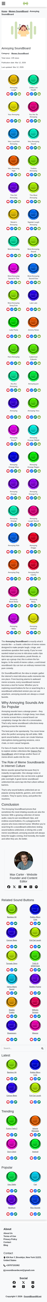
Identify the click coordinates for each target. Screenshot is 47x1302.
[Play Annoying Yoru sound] (33, 403)
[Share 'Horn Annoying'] (15, 363)
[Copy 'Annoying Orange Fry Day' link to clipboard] (31, 498)
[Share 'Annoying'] (15, 417)
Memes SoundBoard (18, 11)
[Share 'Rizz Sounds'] (39, 1214)
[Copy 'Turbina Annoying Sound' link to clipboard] (31, 174)
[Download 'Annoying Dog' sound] (19, 578)
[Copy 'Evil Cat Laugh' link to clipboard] (35, 946)
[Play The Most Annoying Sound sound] (33, 187)
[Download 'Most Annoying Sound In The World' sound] (19, 282)
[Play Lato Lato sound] (33, 295)
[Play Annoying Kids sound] (14, 537)
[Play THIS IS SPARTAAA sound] (35, 955)
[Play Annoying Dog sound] (14, 564)
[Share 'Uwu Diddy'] (15, 1190)
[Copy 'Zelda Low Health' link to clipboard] (31, 94)
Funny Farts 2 (11, 1128)
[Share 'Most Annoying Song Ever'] (15, 309)
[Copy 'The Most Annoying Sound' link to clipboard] (31, 201)
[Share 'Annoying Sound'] (15, 444)
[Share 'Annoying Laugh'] (15, 94)
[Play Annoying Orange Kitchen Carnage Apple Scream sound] (14, 483)
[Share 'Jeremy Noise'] (35, 336)
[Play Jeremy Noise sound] (33, 322)
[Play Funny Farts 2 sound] (12, 1120)
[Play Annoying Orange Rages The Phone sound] (33, 456)
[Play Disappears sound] (12, 1025)
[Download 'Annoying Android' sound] (39, 632)
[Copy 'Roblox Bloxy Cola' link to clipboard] (35, 923)
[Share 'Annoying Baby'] (15, 632)
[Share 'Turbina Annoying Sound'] (35, 174)
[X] (14, 887)
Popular (7, 1167)
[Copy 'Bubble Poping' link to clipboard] (35, 993)
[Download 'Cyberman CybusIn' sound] (39, 363)
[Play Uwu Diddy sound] (12, 1176)
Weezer (35, 1033)
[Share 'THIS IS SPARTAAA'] (39, 970)
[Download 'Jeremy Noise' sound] (39, 336)
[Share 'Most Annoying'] (15, 255)
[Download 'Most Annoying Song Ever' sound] (19, 309)
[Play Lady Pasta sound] (14, 322)
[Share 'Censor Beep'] (15, 946)
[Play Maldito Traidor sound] (12, 1002)
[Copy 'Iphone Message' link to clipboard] (35, 1135)
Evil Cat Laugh (35, 940)
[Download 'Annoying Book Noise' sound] (19, 605)
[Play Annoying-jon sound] (33, 376)
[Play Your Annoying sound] (14, 106)
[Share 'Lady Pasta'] (15, 336)
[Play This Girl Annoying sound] (14, 187)
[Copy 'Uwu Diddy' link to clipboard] (11, 1190)
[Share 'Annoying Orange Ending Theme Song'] (15, 525)
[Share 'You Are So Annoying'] (35, 121)
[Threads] (31, 887)
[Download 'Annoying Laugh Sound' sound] (39, 525)
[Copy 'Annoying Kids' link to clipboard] (11, 551)
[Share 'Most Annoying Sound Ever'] (35, 282)
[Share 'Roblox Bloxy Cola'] (39, 923)
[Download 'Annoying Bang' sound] (39, 605)
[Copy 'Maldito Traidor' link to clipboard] (11, 1016)
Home (4, 11)
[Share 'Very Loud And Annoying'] (15, 147)
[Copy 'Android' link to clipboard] (35, 1158)
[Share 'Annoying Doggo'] (35, 551)
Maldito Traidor (12, 1011)
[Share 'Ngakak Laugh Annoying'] (35, 228)
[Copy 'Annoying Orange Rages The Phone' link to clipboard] (31, 471)
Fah (35, 1184)
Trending (8, 1111)
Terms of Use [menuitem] (10, 1236)
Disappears (11, 1033)
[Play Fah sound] (35, 1176)
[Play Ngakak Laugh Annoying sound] (33, 214)
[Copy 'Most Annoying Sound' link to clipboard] (31, 255)
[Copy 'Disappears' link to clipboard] (11, 1039)
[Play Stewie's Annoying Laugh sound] (14, 214)
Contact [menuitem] (7, 1242)
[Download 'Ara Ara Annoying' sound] (19, 390)
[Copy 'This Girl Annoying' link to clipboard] (11, 201)
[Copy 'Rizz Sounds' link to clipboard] (35, 1214)
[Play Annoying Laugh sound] (14, 79)
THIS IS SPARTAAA (35, 964)
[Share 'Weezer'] (39, 1039)
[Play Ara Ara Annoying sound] (14, 376)
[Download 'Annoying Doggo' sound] (39, 551)
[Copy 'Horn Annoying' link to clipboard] (11, 363)
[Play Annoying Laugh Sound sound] (33, 510)
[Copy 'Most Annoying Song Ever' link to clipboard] (11, 309)
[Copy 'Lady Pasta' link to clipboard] (11, 336)
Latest (6, 1055)
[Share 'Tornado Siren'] (15, 970)
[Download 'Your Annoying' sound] (19, 121)
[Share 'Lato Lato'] (35, 309)
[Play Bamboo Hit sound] (12, 909)
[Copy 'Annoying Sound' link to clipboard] (11, 444)
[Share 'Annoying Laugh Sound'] (35, 525)
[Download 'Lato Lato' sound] (39, 309)
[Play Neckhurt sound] (12, 1200)
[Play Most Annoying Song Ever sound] (14, 295)
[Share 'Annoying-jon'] (35, 390)
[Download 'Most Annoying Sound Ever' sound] (39, 282)
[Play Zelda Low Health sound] (33, 79)
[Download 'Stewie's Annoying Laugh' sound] (19, 228)
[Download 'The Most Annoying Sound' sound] (39, 201)
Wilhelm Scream (35, 1011)
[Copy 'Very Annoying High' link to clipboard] (11, 174)
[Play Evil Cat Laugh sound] (35, 932)
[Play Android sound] (35, 1144)
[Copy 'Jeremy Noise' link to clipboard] (31, 336)
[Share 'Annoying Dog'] (15, 578)
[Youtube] (25, 887)
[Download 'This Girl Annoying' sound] (19, 201)
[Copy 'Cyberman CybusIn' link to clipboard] (31, 363)
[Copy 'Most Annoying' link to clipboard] (11, 255)
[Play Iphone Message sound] (35, 1120)
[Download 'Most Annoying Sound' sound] (39, 255)
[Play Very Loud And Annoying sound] (14, 133)
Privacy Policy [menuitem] (10, 1239)
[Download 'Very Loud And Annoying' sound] (19, 147)
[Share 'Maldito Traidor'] (15, 1016)
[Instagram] (20, 887)
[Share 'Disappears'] (15, 1039)
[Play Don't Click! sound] (12, 1144)
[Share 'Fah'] (39, 1190)
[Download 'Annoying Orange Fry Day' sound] (39, 498)
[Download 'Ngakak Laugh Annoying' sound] (39, 228)
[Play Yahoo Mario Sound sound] (12, 979)
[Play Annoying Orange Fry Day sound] (33, 483)
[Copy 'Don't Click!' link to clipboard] (11, 1158)
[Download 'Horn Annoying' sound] (19, 363)
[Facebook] (9, 887)
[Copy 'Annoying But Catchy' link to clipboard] (31, 578)
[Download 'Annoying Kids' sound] (19, 551)
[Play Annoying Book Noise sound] (14, 591)
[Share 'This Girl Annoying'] (15, 201)
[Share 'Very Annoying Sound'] (35, 147)
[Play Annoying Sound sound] (14, 430)
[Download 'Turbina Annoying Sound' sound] (39, 174)
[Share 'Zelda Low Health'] (35, 94)
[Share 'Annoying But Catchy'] (35, 578)
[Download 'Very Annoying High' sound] (19, 174)
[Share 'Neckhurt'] (15, 1214)
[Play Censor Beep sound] (12, 932)
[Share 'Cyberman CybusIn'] (35, 363)
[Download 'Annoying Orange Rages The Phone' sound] (39, 471)
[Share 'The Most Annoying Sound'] (35, 201)
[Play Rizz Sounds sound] (35, 1200)
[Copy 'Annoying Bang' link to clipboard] (31, 605)
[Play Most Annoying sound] (14, 241)
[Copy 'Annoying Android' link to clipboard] (31, 632)
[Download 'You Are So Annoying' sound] (39, 121)
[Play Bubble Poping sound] (35, 979)
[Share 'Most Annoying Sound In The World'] (15, 282)
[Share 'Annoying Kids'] (15, 551)
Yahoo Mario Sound (12, 988)
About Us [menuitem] (8, 1233)
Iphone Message (35, 1129)
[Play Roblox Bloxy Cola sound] (35, 909)
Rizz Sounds (35, 1208)
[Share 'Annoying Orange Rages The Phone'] (35, 471)
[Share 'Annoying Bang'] (35, 605)
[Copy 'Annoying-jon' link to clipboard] (31, 390)
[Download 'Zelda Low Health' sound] (39, 94)
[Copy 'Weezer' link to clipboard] (35, 1039)
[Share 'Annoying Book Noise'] (15, 605)
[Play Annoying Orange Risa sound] (14, 456)
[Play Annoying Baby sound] (14, 618)
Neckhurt (11, 1208)
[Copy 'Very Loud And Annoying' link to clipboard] (11, 147)
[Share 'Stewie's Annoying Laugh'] (15, 228)
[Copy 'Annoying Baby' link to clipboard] (11, 632)
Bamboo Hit (11, 917)
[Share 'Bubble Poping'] (39, 993)
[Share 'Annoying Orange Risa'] (15, 471)
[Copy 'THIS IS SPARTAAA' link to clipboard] (35, 970)
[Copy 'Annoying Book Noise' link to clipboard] (11, 605)
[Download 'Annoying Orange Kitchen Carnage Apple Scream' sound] (19, 498)
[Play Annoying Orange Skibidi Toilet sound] (33, 430)
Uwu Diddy (12, 1184)
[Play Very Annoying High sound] (14, 160)
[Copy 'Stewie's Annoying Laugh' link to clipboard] (11, 228)
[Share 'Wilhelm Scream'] (39, 1016)
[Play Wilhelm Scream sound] (35, 1002)
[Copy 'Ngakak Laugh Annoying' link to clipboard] (31, 228)
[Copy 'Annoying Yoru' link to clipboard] (31, 417)
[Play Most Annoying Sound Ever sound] (33, 268)
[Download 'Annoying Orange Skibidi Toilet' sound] (39, 444)
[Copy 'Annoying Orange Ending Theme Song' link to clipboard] (11, 525)
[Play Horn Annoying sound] (14, 349)
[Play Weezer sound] (35, 1025)
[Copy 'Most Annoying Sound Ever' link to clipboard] (31, 282)
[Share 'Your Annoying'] (15, 121)
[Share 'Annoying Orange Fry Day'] (35, 498)
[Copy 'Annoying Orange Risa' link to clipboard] (11, 471)
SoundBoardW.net (32, 1296)
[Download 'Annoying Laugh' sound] (19, 94)
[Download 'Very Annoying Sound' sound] (39, 147)
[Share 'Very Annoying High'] (15, 174)
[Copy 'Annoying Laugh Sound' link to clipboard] (31, 525)
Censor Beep (12, 940)
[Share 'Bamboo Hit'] (15, 923)
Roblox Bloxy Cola (35, 918)
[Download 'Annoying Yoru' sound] (39, 417)
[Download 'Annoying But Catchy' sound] (39, 578)
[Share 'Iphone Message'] (39, 1135)
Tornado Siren (11, 963)
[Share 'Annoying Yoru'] (35, 417)
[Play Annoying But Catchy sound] (33, 564)
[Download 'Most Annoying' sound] (19, 255)
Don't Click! (11, 1152)
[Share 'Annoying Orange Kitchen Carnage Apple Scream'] (15, 498)
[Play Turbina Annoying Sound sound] (33, 160)
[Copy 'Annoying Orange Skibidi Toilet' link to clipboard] (31, 444)
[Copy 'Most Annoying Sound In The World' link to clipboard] (11, 282)
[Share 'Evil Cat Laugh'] (39, 946)
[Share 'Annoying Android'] (35, 632)
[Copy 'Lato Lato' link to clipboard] (31, 309)
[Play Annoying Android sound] (33, 618)
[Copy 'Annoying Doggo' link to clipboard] (31, 551)
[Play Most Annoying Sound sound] (33, 241)
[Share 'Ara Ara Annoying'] (15, 390)
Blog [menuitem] (6, 1245)
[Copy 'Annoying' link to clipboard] (11, 417)
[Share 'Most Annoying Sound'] (35, 255)
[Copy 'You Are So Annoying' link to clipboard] (31, 121)
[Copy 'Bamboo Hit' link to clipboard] (11, 923)
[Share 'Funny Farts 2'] (15, 1135)
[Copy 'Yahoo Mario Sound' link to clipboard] (11, 993)
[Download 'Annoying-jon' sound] (39, 390)
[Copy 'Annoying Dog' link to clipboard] (11, 578)
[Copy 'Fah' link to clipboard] (35, 1190)
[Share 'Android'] (39, 1158)
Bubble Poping (35, 987)
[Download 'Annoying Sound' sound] (19, 444)
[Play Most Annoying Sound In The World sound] (14, 268)
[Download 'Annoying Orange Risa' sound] (19, 471)
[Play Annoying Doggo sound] (33, 537)
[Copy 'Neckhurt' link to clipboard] (11, 1214)
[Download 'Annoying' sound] (19, 417)
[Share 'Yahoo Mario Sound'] (15, 993)
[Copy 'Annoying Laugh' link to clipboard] (11, 94)
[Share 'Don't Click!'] (15, 1158)
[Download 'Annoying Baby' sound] (19, 632)
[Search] (42, 1048)
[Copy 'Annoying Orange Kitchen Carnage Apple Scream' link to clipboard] (11, 498)
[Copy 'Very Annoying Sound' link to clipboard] (31, 147)
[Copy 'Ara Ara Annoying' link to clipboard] (11, 390)
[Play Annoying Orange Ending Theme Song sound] (14, 510)
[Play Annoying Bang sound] (33, 591)
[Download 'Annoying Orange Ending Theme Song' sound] (19, 525)
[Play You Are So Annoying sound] (33, 106)
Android (35, 1152)
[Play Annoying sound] (14, 403)
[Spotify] (36, 887)
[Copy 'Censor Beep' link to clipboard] (11, 946)
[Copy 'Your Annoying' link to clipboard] (11, 121)
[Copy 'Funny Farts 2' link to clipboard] (11, 1135)
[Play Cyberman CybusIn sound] (33, 349)
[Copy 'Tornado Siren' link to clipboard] (11, 970)
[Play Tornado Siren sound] (12, 955)
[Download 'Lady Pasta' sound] (19, 336)
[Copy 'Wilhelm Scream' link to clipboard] (35, 1016)
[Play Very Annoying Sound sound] (33, 133)
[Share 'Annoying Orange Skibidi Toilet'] (35, 444)
